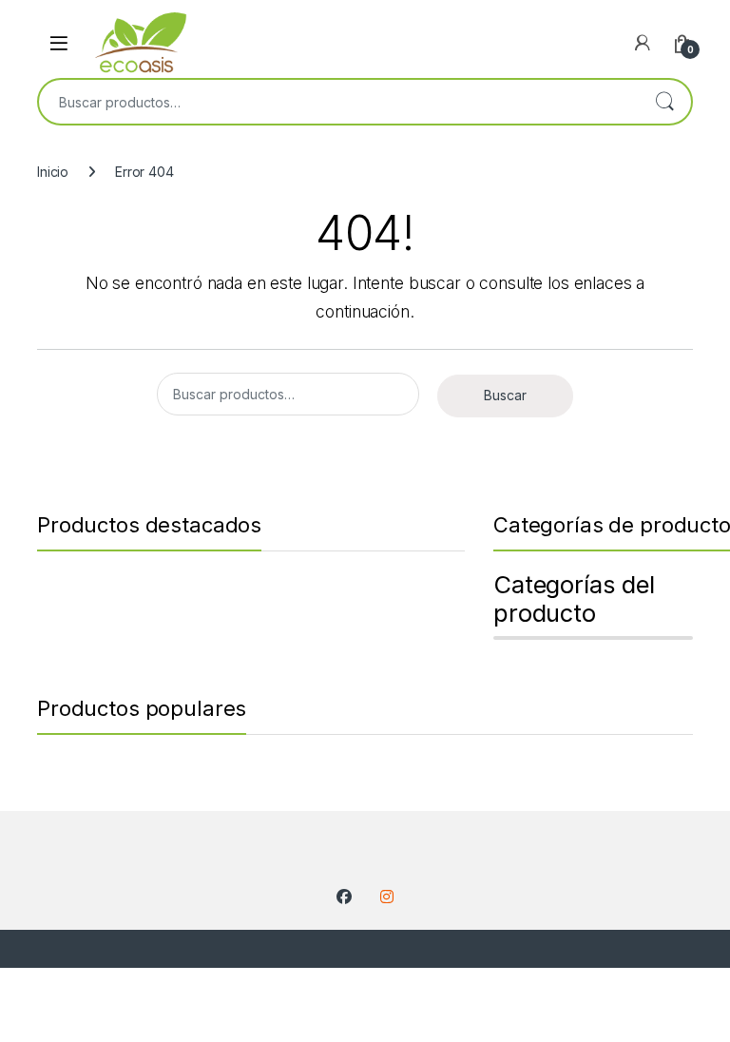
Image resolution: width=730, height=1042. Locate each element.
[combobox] (338, 102)
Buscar (664, 102)
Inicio (52, 172)
